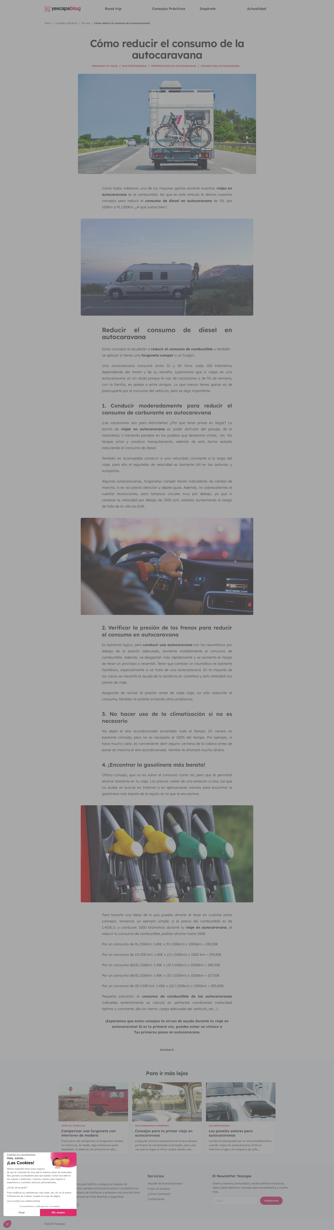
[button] (7, 1224)
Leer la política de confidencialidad (23, 1201)
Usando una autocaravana (220, 66)
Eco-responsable (134, 66)
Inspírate (208, 8)
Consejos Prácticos (168, 8)
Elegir (22, 1212)
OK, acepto (58, 1212)
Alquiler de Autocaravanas (165, 1183)
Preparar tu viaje (105, 66)
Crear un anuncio (159, 1188)
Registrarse (271, 1200)
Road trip (113, 8)
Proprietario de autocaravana (173, 66)
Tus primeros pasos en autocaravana (166, 1032)
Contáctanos (156, 1199)
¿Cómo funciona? (159, 1194)
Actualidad (256, 8)
